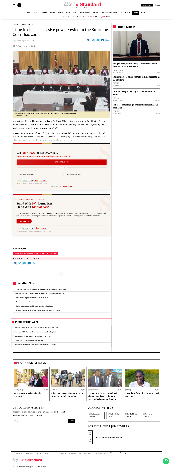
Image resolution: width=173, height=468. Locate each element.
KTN (121, 12)
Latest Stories (126, 26)
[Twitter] (115, 415)
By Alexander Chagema (20, 41)
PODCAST (128, 12)
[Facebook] (97, 415)
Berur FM (106, 17)
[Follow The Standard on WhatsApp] (166, 461)
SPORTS (75, 12)
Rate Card (39, 454)
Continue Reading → (61, 162)
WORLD (60, 12)
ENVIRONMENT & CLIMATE (109, 12)
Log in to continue (67, 186)
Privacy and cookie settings (118, 453)
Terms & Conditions (102, 454)
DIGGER (143, 12)
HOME (29, 12)
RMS (80, 454)
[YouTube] (151, 415)
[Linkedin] (133, 415)
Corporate (19, 454)
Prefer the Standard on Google (25, 46)
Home (16, 24)
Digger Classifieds (103, 437)
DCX (55, 454)
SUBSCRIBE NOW (147, 5)
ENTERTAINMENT (85, 12)
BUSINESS (52, 12)
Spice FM (94, 17)
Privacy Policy (88, 454)
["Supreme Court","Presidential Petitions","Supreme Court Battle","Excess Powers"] (35, 253)
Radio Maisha (79, 17)
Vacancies (48, 454)
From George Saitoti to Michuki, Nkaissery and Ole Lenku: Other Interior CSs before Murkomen (102, 396)
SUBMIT (71, 421)
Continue (24, 221)
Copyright (72, 454)
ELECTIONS (96, 12)
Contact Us (29, 454)
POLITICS (44, 12)
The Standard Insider (32, 363)
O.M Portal (62, 454)
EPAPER (136, 12)
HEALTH (68, 12)
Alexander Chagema (26, 24)
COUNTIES (36, 12)
